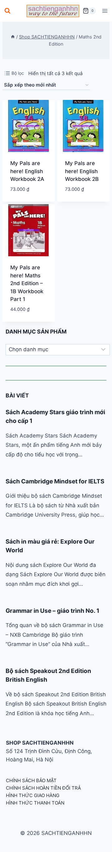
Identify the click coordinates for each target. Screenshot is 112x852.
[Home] (13, 36)
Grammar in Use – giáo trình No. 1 (52, 610)
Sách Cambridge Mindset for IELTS (55, 481)
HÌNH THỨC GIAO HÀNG (32, 795)
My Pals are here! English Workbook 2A (27, 171)
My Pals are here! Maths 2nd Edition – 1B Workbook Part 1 (26, 283)
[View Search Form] (7, 11)
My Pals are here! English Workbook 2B (82, 171)
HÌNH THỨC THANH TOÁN (35, 803)
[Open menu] (104, 11)
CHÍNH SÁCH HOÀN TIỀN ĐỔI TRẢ (43, 788)
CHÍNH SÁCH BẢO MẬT (31, 780)
